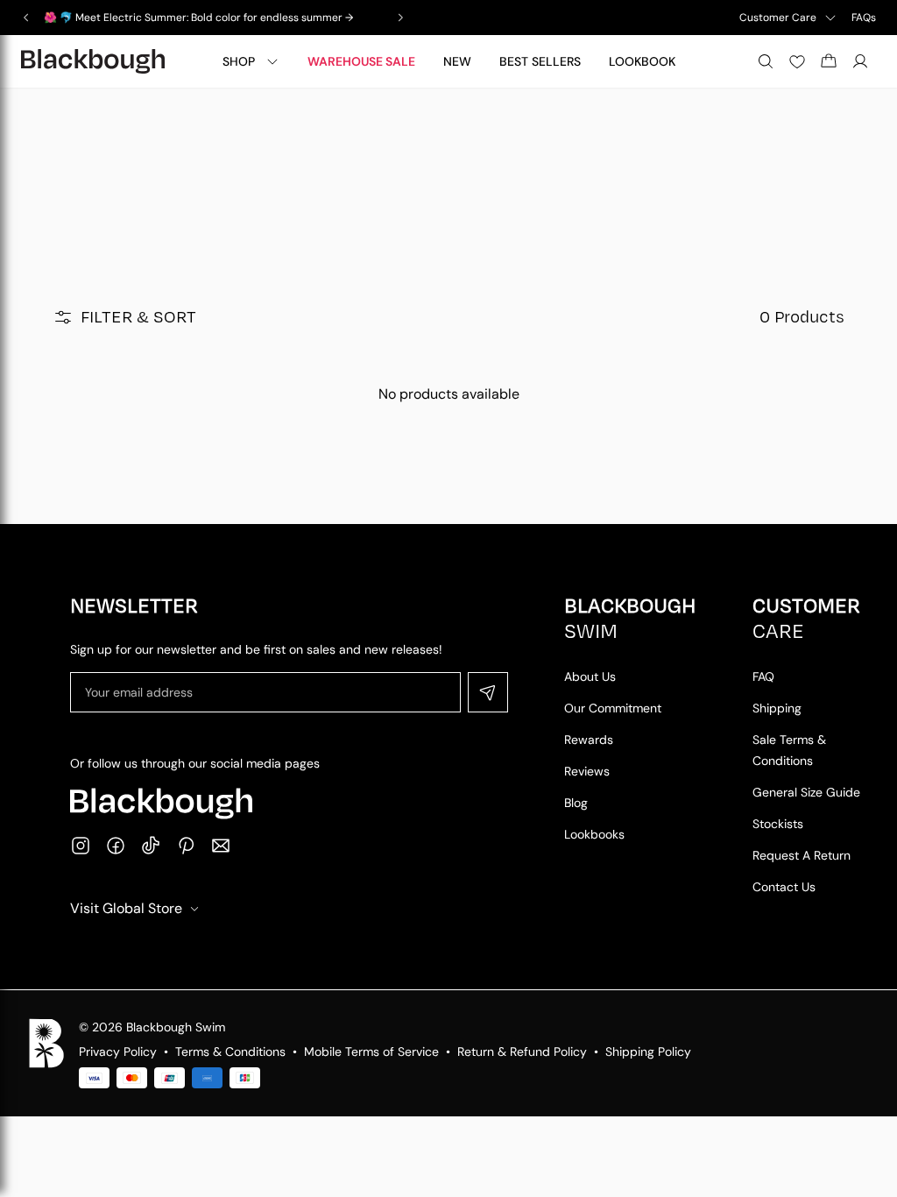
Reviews (587, 771)
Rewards (588, 739)
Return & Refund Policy (522, 1051)
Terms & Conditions (230, 1051)
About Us (590, 676)
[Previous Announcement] (26, 17)
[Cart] (828, 61)
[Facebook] (115, 845)
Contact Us (784, 887)
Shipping (777, 708)
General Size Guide (806, 792)
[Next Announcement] (400, 17)
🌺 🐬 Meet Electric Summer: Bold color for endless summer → (198, 18)
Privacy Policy (118, 1051)
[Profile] (860, 61)
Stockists (777, 824)
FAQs (863, 18)
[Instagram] (80, 845)
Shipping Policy (648, 1051)
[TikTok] (150, 845)
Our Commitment (612, 708)
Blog (576, 803)
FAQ (763, 676)
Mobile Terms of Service (371, 1051)
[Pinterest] (185, 845)
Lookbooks (594, 834)
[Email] (220, 845)
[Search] (765, 61)
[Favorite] (797, 61)
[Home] (93, 61)
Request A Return (801, 855)
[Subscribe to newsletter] (488, 692)
